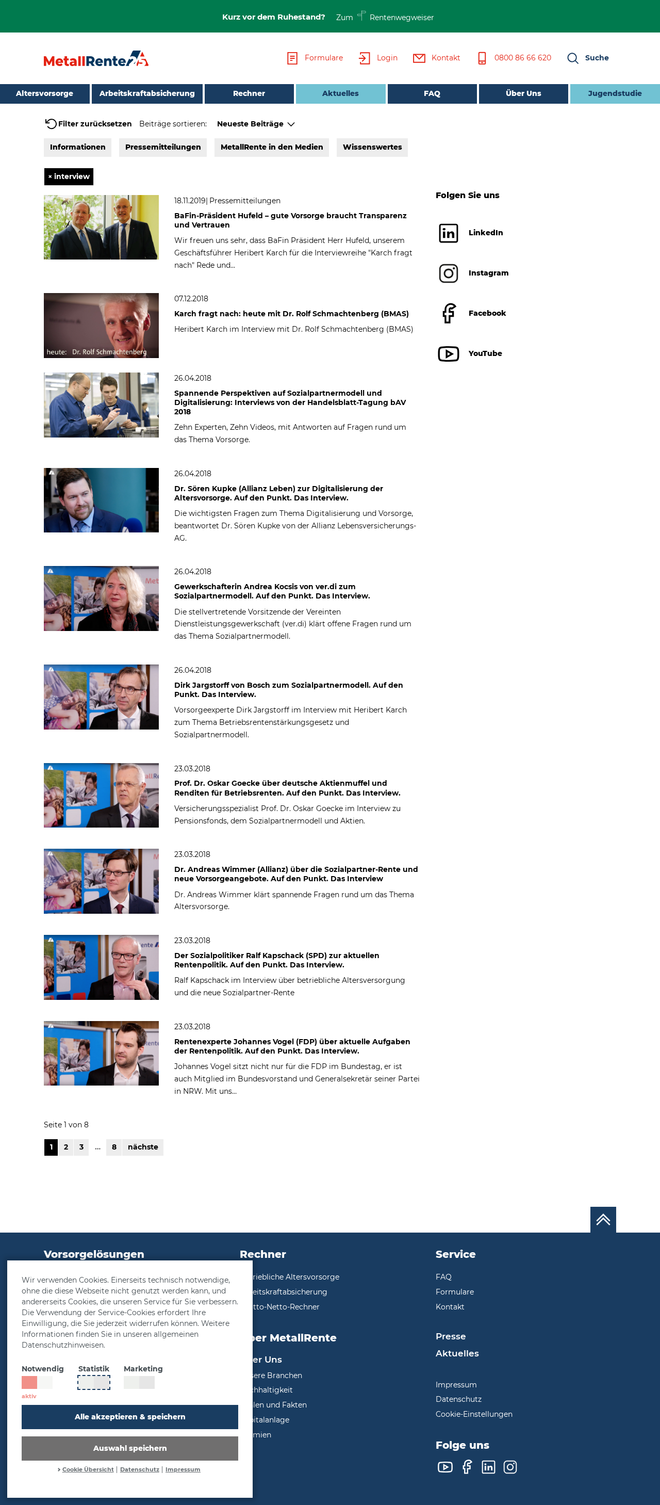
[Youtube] (445, 1467)
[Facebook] (466, 1467)
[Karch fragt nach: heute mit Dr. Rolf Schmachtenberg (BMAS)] (101, 325)
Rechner (249, 93)
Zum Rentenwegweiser (385, 17)
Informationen (78, 147)
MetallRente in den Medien (272, 147)
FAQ (432, 93)
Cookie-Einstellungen (474, 1414)
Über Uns (523, 93)
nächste (143, 1147)
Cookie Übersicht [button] (88, 1469)
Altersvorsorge (44, 93)
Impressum (183, 1469)
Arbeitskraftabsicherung (147, 93)
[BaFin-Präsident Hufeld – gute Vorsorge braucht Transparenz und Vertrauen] (101, 226)
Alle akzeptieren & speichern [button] (130, 1416)
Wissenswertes (372, 147)
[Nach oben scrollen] (603, 1220)
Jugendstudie (615, 93)
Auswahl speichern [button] (130, 1448)
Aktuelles (327, 93)
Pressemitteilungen (163, 147)
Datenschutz (139, 1469)
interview (69, 176)
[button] (587, 58)
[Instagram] (510, 1467)
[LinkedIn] (488, 1467)
